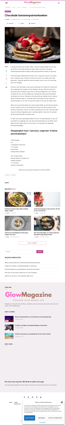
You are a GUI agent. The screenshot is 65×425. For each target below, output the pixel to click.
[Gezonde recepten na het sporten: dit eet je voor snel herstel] (47, 199)
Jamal (7, 213)
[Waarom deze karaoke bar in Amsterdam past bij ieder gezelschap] (9, 319)
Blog (10, 402)
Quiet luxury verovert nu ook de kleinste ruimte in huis (19, 276)
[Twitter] (6, 75)
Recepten (7, 11)
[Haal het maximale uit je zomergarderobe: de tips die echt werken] (9, 336)
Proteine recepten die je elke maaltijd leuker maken (16, 209)
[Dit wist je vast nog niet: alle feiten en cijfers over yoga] (32, 363)
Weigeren (41, 418)
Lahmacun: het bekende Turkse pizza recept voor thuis (16, 233)
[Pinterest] (6, 79)
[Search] (58, 3)
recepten (13, 175)
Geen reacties (26, 19)
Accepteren (30, 418)
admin (7, 19)
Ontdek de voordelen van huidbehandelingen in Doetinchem (21, 266)
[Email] (6, 87)
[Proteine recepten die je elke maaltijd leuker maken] (18, 199)
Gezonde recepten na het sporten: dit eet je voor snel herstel (47, 209)
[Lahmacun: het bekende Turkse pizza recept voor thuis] (18, 223)
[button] (62, 402)
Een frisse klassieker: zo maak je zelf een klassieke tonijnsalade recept (46, 233)
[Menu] (7, 3)
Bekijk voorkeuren (55, 418)
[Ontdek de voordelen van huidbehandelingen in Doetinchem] (9, 327)
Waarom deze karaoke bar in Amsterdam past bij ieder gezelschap (22, 262)
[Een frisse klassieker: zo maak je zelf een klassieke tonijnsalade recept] (47, 223)
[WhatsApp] (6, 83)
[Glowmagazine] (32, 2)
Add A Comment (32, 243)
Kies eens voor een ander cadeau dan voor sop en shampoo (21, 272)
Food (16, 402)
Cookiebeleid (42, 422)
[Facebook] (6, 71)
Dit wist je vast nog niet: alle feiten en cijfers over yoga (24, 382)
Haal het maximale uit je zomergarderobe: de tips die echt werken (22, 269)
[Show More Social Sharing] (39, 23)
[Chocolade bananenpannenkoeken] (32, 45)
